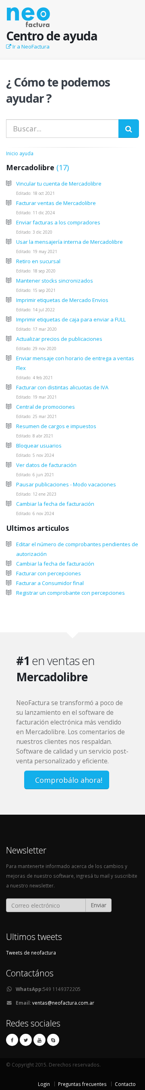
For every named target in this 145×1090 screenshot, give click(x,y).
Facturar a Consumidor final (50, 583)
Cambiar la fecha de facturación (55, 503)
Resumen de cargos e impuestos (56, 426)
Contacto (125, 1084)
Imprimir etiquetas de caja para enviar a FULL (71, 319)
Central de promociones (45, 406)
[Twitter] (26, 1040)
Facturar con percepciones (48, 573)
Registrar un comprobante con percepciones (70, 592)
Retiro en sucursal (38, 261)
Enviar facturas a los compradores (58, 222)
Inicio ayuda (19, 153)
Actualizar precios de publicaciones (59, 338)
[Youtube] (39, 1040)
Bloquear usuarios (39, 445)
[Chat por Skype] (53, 1040)
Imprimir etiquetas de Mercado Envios (62, 300)
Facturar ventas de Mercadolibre (56, 203)
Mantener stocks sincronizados (54, 280)
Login (44, 1084)
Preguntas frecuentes (82, 1084)
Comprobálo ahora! (67, 780)
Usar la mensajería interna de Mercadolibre (69, 241)
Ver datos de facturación (46, 465)
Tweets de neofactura (31, 952)
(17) (61, 167)
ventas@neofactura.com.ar (63, 1002)
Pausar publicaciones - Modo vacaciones (66, 484)
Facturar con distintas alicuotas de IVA (62, 387)
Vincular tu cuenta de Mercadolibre (59, 183)
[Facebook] (12, 1040)
